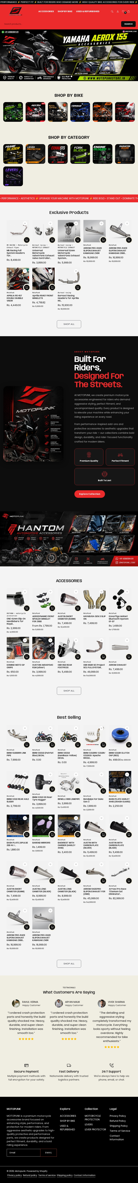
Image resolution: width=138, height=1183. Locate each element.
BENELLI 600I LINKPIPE (69, 799)
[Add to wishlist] (25, 223)
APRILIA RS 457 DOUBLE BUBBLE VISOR (15, 298)
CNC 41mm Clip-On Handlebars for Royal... (16, 621)
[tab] (66, 76)
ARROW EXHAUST (118, 665)
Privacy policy (14, 1175)
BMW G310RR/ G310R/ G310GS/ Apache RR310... (94, 755)
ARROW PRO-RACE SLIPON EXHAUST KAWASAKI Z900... (118, 250)
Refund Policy (118, 1121)
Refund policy (30, 1175)
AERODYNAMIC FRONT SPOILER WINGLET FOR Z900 (43, 619)
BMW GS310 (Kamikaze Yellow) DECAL (67, 755)
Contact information (84, 1175)
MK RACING (11, 245)
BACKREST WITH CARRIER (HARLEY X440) (66, 845)
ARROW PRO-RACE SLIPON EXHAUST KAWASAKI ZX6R (92, 250)
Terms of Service (120, 1130)
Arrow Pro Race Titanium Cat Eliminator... (117, 891)
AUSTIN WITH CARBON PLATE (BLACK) (116, 845)
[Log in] (118, 11)
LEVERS (89, 1124)
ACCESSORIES (68, 1116)
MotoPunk (87, 245)
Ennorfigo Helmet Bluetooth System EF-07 (118, 619)
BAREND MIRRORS (41, 843)
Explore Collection (89, 494)
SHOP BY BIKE (67, 1121)
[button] (112, 11)
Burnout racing (39, 245)
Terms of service (47, 1175)
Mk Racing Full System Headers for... (16, 253)
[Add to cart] (26, 240)
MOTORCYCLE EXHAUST (40, 248)
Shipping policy (65, 1175)
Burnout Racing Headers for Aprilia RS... (68, 298)
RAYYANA (10, 613)
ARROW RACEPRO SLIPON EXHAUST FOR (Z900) (94, 891)
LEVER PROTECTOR (95, 1129)
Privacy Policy (118, 1116)
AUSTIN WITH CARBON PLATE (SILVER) (91, 845)
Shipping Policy (119, 1126)
